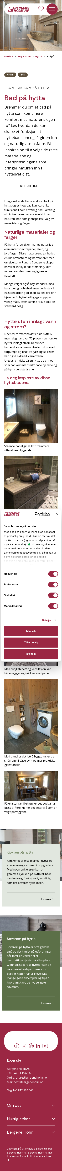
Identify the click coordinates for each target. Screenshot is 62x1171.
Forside (8, 56)
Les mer (46, 899)
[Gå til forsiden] (19, 9)
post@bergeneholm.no (28, 1082)
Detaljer (46, 620)
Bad (23, 74)
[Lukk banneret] (57, 514)
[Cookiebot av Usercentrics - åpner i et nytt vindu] (37, 514)
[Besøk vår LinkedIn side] (38, 1045)
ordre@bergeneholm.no (31, 1077)
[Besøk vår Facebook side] (16, 1046)
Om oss (14, 1105)
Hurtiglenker (18, 1119)
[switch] (53, 584)
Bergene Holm (20, 1132)
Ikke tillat (31, 653)
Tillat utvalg (31, 642)
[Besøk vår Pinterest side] (31, 1046)
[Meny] (52, 9)
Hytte (38, 56)
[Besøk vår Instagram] (24, 1045)
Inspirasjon (24, 56)
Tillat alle (31, 631)
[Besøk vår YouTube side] (45, 1045)
